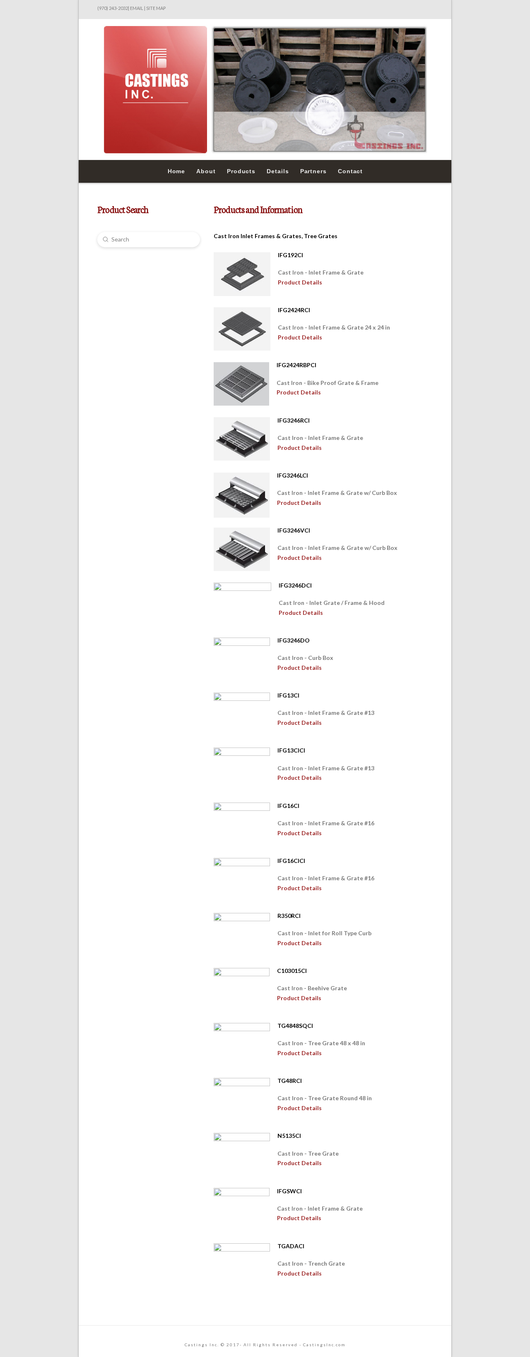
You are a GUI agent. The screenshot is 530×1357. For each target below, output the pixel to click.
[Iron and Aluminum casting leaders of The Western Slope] (265, 89)
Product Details (300, 282)
